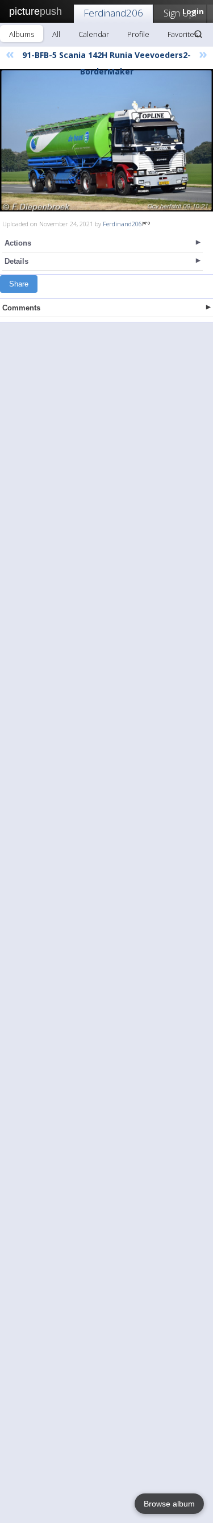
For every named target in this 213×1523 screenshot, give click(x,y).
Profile (138, 34)
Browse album (169, 1503)
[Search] (198, 34)
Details (16, 261)
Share (18, 284)
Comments (21, 308)
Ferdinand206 (113, 12)
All (56, 34)
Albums (21, 34)
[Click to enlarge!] (106, 140)
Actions (18, 243)
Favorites (183, 34)
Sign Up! (180, 12)
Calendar (93, 34)
